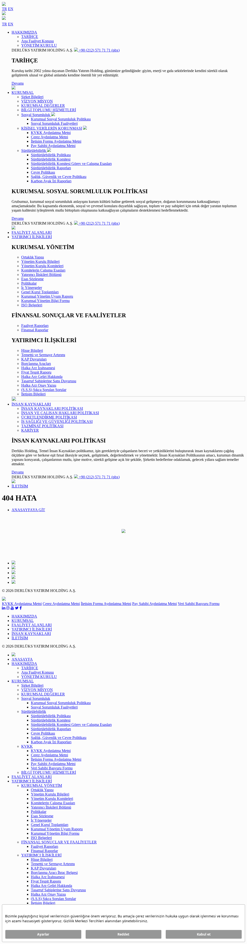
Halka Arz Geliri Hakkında (41, 377)
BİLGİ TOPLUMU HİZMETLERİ (48, 110)
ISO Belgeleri (31, 305)
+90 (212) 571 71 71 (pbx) (99, 50)
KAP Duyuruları (34, 359)
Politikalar (29, 283)
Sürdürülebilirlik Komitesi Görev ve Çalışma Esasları (71, 164)
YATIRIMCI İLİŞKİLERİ (41, 855)
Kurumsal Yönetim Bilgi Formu (45, 301)
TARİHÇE (29, 37)
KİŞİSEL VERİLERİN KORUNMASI (51, 128)
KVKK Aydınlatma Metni (51, 133)
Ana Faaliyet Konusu (37, 41)
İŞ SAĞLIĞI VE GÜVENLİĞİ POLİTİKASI (57, 422)
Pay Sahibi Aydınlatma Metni (53, 146)
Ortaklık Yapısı (32, 257)
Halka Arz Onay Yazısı (38, 385)
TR (4, 9)
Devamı (18, 83)
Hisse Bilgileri (32, 350)
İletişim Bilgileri (33, 394)
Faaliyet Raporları (34, 326)
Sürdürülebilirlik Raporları (51, 168)
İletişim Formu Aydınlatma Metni (56, 141)
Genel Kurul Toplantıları (40, 292)
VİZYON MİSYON (37, 101)
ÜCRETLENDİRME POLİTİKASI (49, 417)
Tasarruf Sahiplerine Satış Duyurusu (48, 381)
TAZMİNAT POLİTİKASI (42, 426)
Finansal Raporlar (34, 330)
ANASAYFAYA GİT (28, 510)
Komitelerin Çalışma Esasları (43, 270)
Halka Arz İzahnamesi (38, 368)
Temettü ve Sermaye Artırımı (43, 355)
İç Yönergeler (31, 288)
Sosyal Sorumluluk (36, 115)
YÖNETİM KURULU (39, 45)
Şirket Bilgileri (32, 97)
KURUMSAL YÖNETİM (41, 785)
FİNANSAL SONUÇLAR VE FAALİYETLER (59, 842)
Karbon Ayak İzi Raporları (51, 181)
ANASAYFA (22, 659)
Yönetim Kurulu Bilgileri (40, 261)
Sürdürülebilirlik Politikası (51, 155)
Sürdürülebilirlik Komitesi (50, 159)
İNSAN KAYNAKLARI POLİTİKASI (52, 408)
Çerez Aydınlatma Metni (49, 137)
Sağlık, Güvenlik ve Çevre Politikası (58, 177)
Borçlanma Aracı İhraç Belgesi (54, 872)
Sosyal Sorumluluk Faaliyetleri (54, 123)
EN (10, 9)
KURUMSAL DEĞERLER (43, 105)
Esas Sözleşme (32, 279)
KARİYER (30, 430)
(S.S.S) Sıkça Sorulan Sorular (43, 390)
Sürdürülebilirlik (34, 150)
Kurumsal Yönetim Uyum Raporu (47, 296)
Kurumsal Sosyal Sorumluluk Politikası (61, 119)
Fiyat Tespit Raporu (36, 372)
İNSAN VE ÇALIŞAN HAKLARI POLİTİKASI (60, 413)
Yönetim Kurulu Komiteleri (42, 266)
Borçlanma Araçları (36, 363)
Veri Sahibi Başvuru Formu (199, 604)
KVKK (27, 746)
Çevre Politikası (43, 172)
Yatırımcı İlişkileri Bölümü (41, 275)
